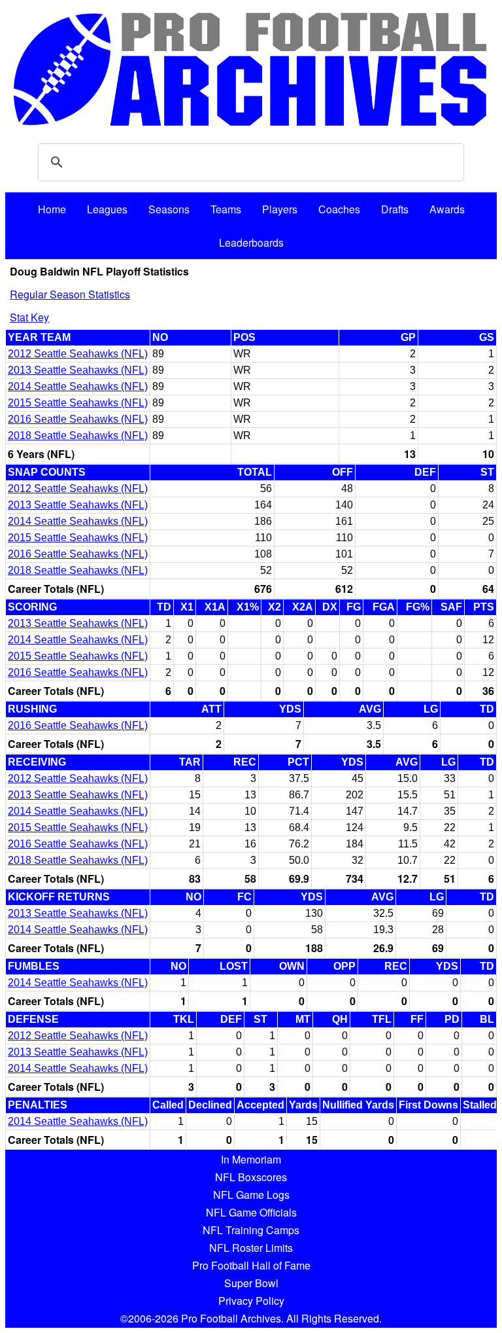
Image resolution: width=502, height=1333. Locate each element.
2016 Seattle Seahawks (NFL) (78, 419)
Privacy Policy (251, 1300)
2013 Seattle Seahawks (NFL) (78, 370)
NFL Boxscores (251, 1176)
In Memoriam (251, 1159)
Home (52, 209)
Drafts (395, 209)
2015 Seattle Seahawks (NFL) (78, 402)
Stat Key (29, 317)
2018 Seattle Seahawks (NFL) (78, 435)
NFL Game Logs (251, 1194)
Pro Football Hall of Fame (251, 1265)
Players (279, 209)
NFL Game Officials (251, 1212)
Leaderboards (251, 242)
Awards (447, 209)
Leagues (107, 209)
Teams (225, 209)
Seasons (169, 209)
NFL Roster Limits (251, 1247)
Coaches (339, 209)
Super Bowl (251, 1282)
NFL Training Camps (251, 1229)
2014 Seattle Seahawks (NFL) (78, 386)
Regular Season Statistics (70, 294)
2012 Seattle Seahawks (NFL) (78, 353)
